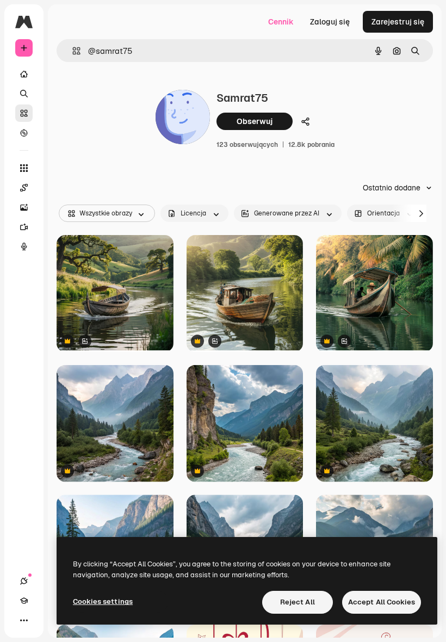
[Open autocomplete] (72, 51)
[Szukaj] (24, 93)
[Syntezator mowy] (24, 246)
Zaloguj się (330, 22)
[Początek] (24, 74)
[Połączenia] (24, 581)
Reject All (297, 602)
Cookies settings (103, 601)
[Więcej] (24, 620)
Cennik (281, 22)
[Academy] (24, 600)
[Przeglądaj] (24, 132)
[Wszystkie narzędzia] (24, 168)
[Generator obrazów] (24, 207)
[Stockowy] (24, 113)
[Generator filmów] (24, 227)
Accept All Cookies (381, 602)
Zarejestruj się (397, 22)
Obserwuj (254, 121)
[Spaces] (24, 187)
